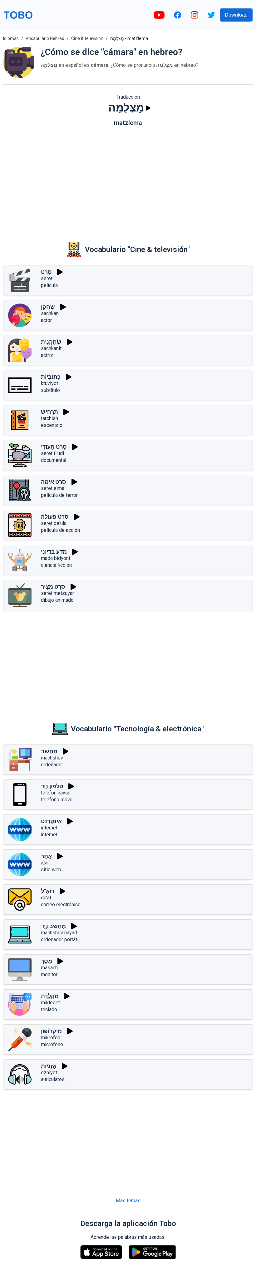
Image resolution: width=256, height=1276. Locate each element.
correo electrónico (61, 905)
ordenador (52, 765)
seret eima (52, 488)
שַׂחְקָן (48, 307)
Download (236, 14)
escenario (51, 425)
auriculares (53, 1079)
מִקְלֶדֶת (50, 996)
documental (53, 460)
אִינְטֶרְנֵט (51, 821)
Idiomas (11, 38)
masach (49, 968)
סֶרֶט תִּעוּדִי (54, 446)
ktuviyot (49, 383)
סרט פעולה (55, 516)
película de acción (60, 530)
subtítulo (50, 390)
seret (46, 278)
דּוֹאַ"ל (47, 891)
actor (46, 320)
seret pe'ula (53, 523)
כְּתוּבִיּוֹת (51, 376)
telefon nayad (56, 793)
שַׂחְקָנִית (51, 342)
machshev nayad (59, 933)
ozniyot (49, 1073)
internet (49, 828)
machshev (52, 758)
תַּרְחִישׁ (49, 411)
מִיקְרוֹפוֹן (51, 1031)
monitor (49, 974)
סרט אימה (53, 481)
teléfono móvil (56, 800)
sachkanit (51, 348)
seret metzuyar (57, 593)
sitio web (51, 870)
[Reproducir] (148, 108)
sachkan (50, 313)
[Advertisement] (128, 179)
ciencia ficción (56, 565)
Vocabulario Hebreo (45, 38)
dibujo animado (57, 600)
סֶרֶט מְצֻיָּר (53, 586)
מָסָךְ (46, 961)
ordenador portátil (60, 939)
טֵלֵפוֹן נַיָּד (52, 786)
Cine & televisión (87, 38)
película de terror (59, 495)
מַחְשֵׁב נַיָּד (53, 926)
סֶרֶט (46, 272)
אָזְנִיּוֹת (49, 1066)
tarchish (49, 418)
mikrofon (50, 1038)
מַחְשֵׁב (49, 751)
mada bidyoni (55, 558)
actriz (47, 355)
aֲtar (45, 863)
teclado (49, 1009)
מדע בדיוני (54, 551)
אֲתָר (46, 856)
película (49, 285)
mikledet (50, 1003)
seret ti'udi (52, 453)
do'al (46, 898)
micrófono (52, 1044)
